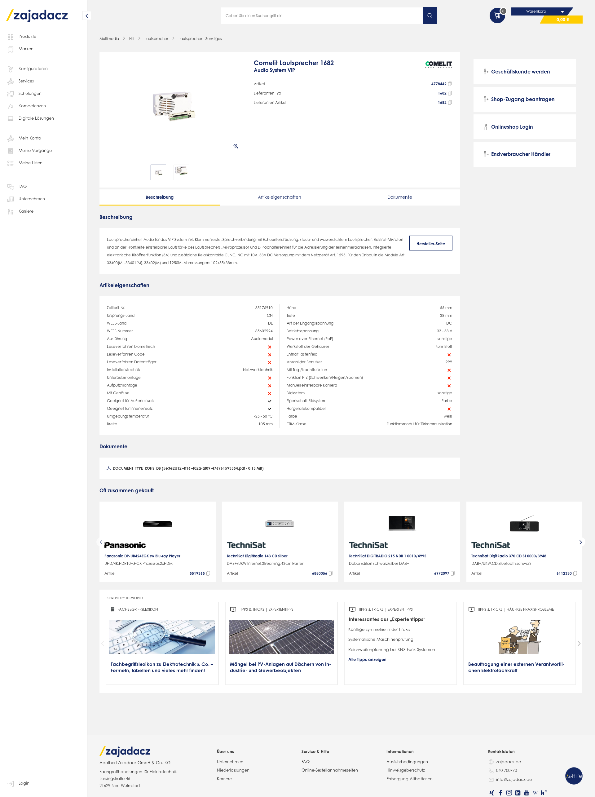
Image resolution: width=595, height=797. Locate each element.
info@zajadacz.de (514, 779)
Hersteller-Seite (430, 243)
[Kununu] (544, 792)
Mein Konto (30, 137)
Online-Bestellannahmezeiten (330, 770)
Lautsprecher (156, 38)
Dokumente (399, 197)
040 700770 (506, 770)
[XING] (492, 792)
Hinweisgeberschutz (405, 770)
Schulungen (30, 93)
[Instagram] (509, 792)
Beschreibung (160, 197)
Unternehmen (32, 198)
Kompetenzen (32, 105)
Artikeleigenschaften (279, 197)
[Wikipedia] (535, 792)
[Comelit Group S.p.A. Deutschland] (438, 69)
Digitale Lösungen (36, 118)
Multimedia (109, 38)
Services (26, 80)
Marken (26, 48)
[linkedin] (518, 792)
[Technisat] (246, 545)
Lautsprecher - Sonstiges (200, 38)
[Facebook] (500, 792)
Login (24, 783)
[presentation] (111, 172)
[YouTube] (526, 792)
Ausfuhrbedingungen (407, 761)
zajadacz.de (508, 761)
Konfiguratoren (33, 68)
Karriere (26, 211)
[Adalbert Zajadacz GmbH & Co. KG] (37, 11)
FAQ (23, 186)
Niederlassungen (233, 770)
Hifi (131, 38)
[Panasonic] (125, 545)
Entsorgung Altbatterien (409, 778)
